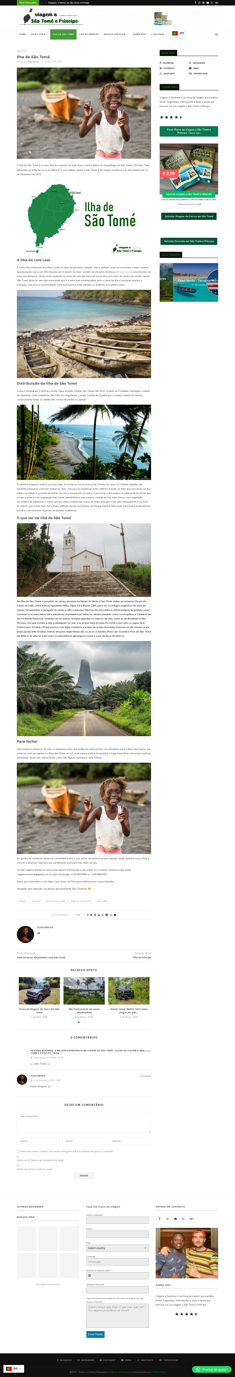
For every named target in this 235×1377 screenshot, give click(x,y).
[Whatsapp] (212, 2)
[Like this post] (81, 915)
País (88, 1242)
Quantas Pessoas (95, 1284)
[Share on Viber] (111, 915)
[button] (212, 1369)
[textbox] (114, 1248)
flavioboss (33, 61)
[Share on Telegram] (106, 915)
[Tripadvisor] (216, 2)
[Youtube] (175, 1219)
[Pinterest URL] (26, 1238)
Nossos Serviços (114, 34)
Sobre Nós (139, 34)
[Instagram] (199, 2)
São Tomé (22, 51)
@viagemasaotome (48, 1284)
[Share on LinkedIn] (99, 915)
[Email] (208, 2)
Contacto (90, 1256)
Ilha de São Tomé (63, 34)
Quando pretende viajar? (99, 1270)
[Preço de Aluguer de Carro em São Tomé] (39, 991)
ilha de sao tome (55, 901)
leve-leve (124, 272)
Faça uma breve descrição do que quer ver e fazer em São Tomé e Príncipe (115, 1300)
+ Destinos (158, 34)
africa (22, 901)
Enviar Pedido (95, 1334)
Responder (145, 1051)
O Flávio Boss (158, 1372)
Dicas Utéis (38, 34)
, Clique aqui (189, 131)
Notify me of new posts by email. (35, 1169)
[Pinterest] (203, 2)
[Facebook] (195, 2)
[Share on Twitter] (91, 915)
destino (36, 901)
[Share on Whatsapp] (103, 915)
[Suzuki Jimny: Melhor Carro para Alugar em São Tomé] (128, 991)
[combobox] (117, 1248)
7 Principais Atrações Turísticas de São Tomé (69, 3)
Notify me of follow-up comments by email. (40, 1160)
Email (89, 1229)
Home (22, 34)
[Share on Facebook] (87, 915)
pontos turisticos (81, 901)
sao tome (102, 901)
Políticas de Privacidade (120, 1372)
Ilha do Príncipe (89, 34)
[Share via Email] (115, 915)
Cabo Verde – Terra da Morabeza (189, 280)
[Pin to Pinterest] (95, 915)
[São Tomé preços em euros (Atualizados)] (84, 991)
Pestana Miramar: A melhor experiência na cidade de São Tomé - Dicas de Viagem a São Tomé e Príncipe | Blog (87, 1051)
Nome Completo (95, 1215)
